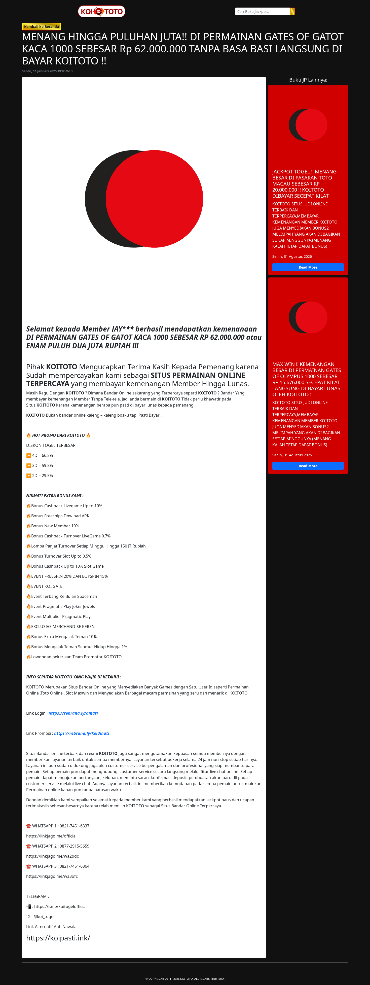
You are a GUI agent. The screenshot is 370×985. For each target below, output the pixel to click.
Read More (308, 267)
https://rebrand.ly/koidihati (81, 733)
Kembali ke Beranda (41, 26)
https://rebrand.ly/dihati (73, 713)
